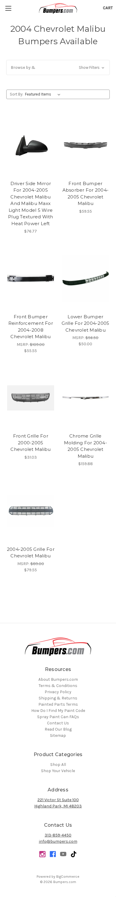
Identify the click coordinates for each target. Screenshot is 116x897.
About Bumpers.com (58, 679)
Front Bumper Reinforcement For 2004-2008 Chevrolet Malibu (30, 327)
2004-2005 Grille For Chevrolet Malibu (30, 552)
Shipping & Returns (58, 698)
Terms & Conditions (58, 685)
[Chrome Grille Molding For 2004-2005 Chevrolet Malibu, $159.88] (85, 398)
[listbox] (44, 94)
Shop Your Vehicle (58, 770)
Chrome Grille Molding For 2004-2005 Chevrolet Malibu (85, 446)
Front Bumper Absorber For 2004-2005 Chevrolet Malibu (85, 193)
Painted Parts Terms (58, 704)
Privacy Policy (58, 691)
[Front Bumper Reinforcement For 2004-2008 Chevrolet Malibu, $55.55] (30, 278)
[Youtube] (63, 854)
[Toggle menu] (8, 8)
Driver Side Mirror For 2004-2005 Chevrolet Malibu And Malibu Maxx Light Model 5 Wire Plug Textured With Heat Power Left (30, 203)
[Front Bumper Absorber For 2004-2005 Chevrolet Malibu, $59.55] (85, 145)
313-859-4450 (58, 835)
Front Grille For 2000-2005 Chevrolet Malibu (30, 442)
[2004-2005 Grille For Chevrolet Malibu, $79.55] (30, 511)
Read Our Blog (58, 729)
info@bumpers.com (58, 841)
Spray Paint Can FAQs (58, 716)
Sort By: (16, 94)
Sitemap (58, 735)
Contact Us (58, 723)
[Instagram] (42, 854)
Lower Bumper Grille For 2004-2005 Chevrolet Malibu (85, 323)
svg (73, 854)
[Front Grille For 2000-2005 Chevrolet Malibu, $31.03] (30, 398)
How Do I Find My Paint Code (58, 710)
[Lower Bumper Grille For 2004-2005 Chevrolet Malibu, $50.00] (85, 278)
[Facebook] (53, 854)
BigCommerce (67, 876)
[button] (58, 67)
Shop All (58, 764)
